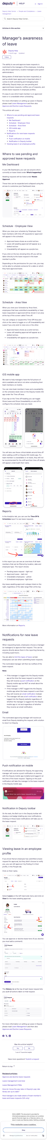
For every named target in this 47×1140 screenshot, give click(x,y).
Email (11, 136)
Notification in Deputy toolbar (20, 141)
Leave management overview (13, 1081)
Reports (12, 131)
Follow (7, 57)
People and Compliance (27, 11)
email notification (28, 694)
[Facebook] (3, 1036)
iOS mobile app (15, 128)
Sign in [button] (40, 4)
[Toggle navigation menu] (35, 4)
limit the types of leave (23, 657)
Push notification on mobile (19, 139)
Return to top (7, 1066)
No (29, 1048)
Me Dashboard (14, 120)
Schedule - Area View (17, 126)
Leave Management (19, 103)
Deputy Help (13, 51)
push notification (27, 681)
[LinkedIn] (10, 1036)
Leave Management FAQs (12, 1085)
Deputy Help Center (9, 11)
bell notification (31, 696)
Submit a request (32, 1059)
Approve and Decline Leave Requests (16, 106)
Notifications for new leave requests (21, 133)
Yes (18, 1048)
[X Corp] (7, 1036)
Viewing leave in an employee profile (21, 144)
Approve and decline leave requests (16, 1077)
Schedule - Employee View (19, 123)
